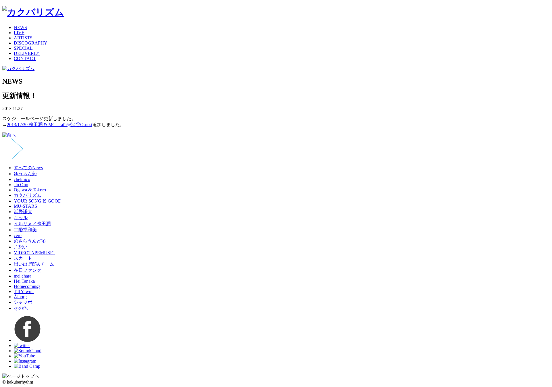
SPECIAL (23, 48)
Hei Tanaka (24, 281)
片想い (21, 246)
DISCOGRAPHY (30, 43)
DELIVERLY (27, 53)
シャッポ (23, 302)
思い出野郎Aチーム (34, 264)
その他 (21, 308)
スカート (23, 258)
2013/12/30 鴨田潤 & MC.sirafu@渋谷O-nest (49, 124)
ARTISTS (23, 37)
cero (18, 235)
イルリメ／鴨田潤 (32, 223)
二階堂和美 (25, 229)
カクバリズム (27, 195)
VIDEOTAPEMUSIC (34, 252)
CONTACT (25, 58)
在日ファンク (27, 270)
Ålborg (20, 296)
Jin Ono (21, 184)
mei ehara (22, 276)
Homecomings (27, 286)
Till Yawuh (24, 291)
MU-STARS (25, 206)
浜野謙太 (23, 211)
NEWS (20, 27)
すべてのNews (28, 167)
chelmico (22, 179)
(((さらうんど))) (29, 240)
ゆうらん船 (25, 173)
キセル (21, 217)
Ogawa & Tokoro (30, 189)
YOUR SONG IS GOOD (38, 201)
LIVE (19, 32)
